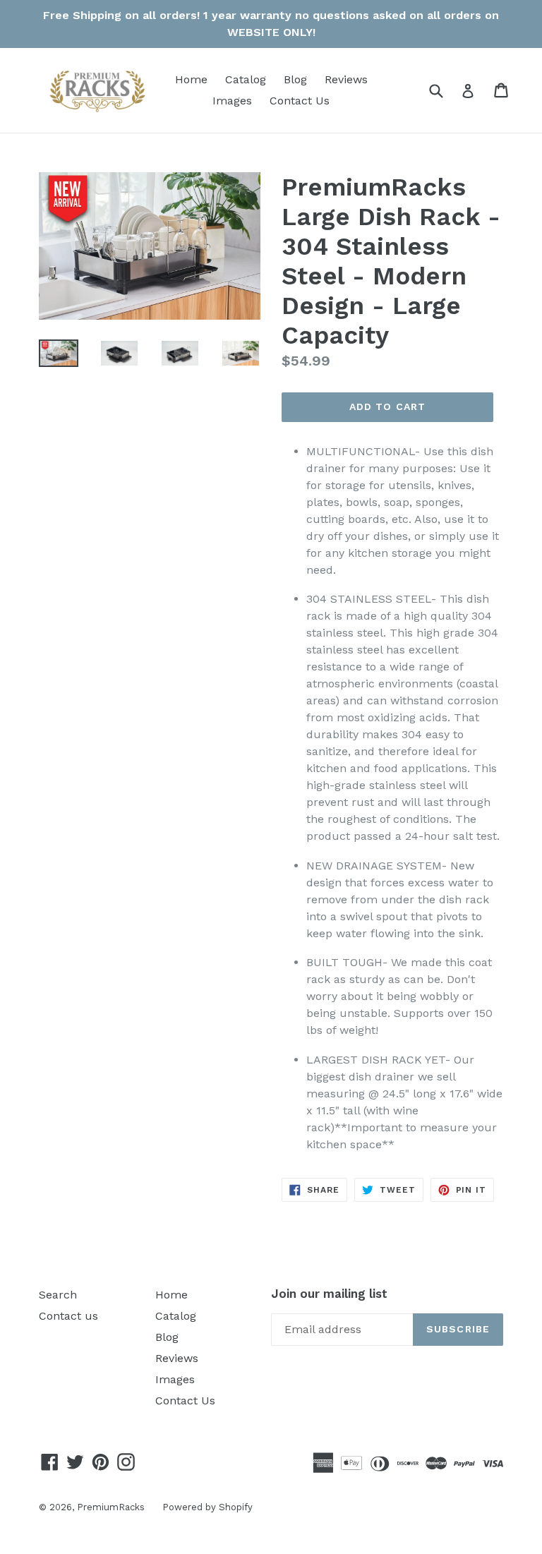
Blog (295, 79)
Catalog (245, 79)
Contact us (68, 1316)
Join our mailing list (329, 1294)
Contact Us (300, 100)
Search (58, 1294)
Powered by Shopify (207, 1507)
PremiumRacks (111, 1507)
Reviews (346, 79)
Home (191, 79)
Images (232, 100)
